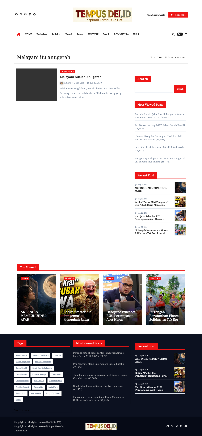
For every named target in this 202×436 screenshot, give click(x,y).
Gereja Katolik (21, 368)
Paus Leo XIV (39, 381)
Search (143, 79)
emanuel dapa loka (43, 362)
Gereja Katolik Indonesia (42, 368)
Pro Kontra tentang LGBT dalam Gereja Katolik (160, 125)
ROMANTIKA (121, 34)
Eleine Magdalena (23, 362)
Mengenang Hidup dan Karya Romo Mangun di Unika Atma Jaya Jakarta (160, 160)
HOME (28, 34)
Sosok (106, 34)
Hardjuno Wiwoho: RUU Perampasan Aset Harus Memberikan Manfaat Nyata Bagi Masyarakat (150, 220)
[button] (186, 34)
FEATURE (93, 34)
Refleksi (56, 34)
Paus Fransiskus (22, 381)
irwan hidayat (21, 374)
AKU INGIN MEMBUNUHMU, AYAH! (151, 189)
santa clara (53, 387)
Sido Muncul (36, 393)
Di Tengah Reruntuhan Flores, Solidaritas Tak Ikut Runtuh (151, 232)
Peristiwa (42, 34)
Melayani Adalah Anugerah (81, 77)
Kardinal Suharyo (39, 374)
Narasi (68, 34)
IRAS (136, 34)
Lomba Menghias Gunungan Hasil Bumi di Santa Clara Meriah (100, 376)
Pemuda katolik (55, 381)
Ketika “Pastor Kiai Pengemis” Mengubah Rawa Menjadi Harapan (151, 205)
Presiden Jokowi (22, 387)
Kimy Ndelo (56, 374)
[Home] (19, 34)
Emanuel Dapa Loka (74, 82)
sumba (18, 400)
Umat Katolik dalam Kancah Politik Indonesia (159, 147)
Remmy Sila (38, 387)
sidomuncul (21, 393)
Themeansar (20, 430)
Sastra (80, 34)
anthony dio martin (41, 355)
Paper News (55, 426)
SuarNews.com (142, 247)
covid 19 (57, 355)
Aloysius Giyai (21, 355)
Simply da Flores (53, 393)
